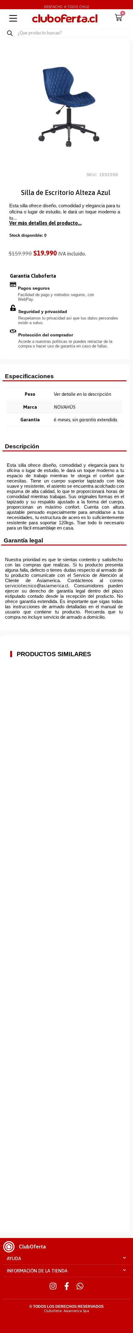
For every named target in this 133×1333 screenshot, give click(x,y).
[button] (66, 1258)
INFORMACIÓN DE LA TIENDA (37, 1270)
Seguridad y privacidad (42, 311)
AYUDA (14, 1258)
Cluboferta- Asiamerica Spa (66, 1311)
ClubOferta (32, 1247)
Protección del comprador (45, 334)
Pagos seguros (34, 288)
